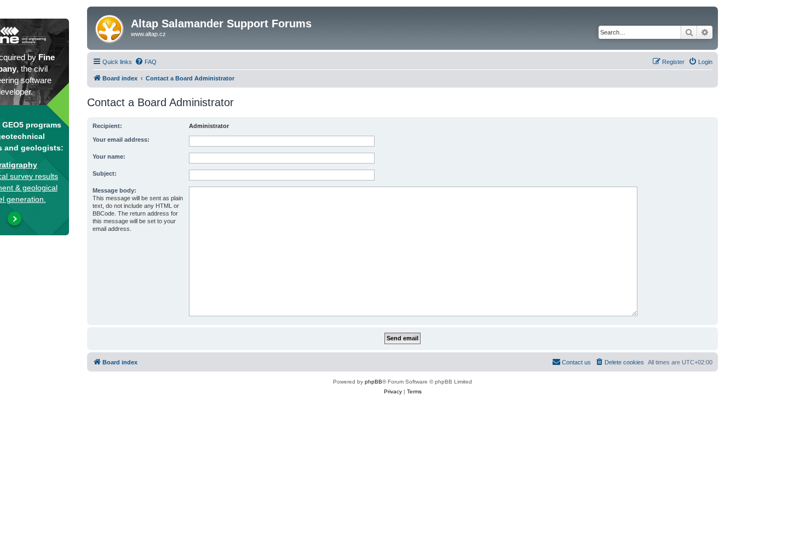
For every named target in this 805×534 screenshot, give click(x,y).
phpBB (373, 382)
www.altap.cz (148, 34)
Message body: (114, 190)
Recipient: (107, 126)
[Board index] (110, 26)
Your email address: (121, 139)
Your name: (109, 156)
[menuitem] (146, 61)
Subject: (105, 173)
